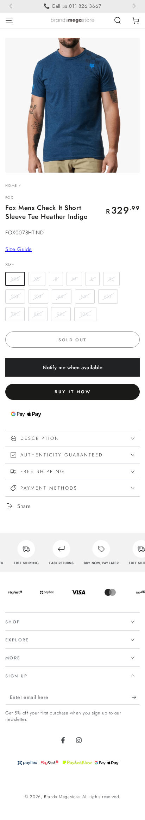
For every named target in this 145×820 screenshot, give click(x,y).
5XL (85, 296)
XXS (15, 278)
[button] (117, 20)
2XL (15, 296)
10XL (85, 314)
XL (111, 278)
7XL (15, 314)
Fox (9, 197)
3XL (38, 296)
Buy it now (73, 392)
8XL (38, 314)
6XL (108, 296)
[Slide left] (11, 6)
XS (37, 278)
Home (11, 185)
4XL (61, 296)
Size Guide (18, 249)
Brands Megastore (62, 797)
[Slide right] (134, 6)
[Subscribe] (136, 697)
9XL (61, 314)
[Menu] (9, 20)
